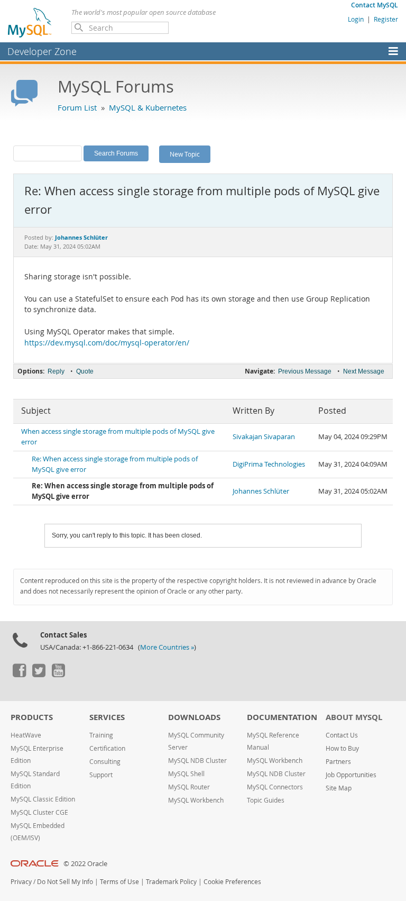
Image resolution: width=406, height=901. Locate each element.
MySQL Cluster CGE (39, 812)
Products (32, 717)
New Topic (185, 154)
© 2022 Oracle (85, 863)
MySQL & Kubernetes (148, 107)
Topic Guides (265, 800)
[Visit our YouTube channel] (58, 674)
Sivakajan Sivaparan (264, 436)
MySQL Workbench (196, 800)
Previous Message (304, 371)
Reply (56, 371)
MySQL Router (189, 787)
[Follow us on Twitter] (38, 674)
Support (101, 775)
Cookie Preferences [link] (232, 882)
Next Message (363, 371)
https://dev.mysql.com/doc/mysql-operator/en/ (106, 343)
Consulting (105, 762)
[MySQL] (30, 22)
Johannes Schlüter (261, 491)
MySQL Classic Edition (43, 799)
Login (356, 19)
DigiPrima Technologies (269, 464)
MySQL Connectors (275, 787)
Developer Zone (42, 51)
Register (386, 19)
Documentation (282, 717)
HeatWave (26, 735)
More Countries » (167, 647)
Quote (85, 371)
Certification (107, 748)
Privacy (21, 882)
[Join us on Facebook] (19, 674)
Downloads (194, 717)
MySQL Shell (186, 774)
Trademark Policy (171, 882)
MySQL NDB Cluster (197, 761)
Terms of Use (119, 882)
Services (107, 717)
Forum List (77, 107)
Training (101, 735)
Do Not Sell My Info (65, 882)
